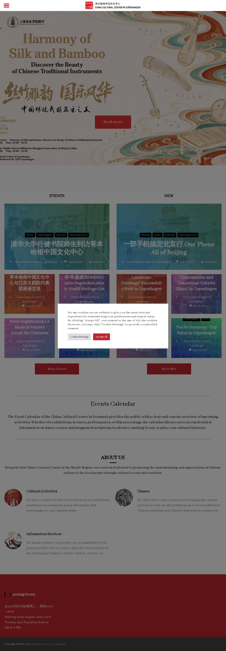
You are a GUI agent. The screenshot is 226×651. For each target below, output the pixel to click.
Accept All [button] (101, 337)
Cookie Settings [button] (79, 337)
